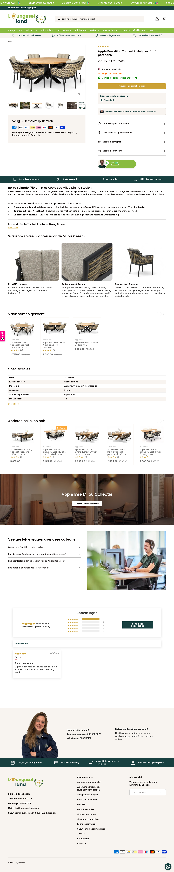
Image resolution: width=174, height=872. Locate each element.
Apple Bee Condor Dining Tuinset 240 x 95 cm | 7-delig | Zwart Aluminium (54, 453)
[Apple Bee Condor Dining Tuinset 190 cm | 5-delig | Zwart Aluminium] (152, 434)
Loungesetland (19, 863)
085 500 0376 (94, 734)
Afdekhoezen (139, 30)
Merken (93, 30)
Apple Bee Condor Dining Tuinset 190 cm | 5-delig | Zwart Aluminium (151, 453)
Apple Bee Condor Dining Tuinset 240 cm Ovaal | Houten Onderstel (86, 453)
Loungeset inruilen (86, 824)
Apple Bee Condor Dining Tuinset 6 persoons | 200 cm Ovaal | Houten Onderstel (116, 454)
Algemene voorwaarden (89, 782)
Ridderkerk (109, 100)
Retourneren (83, 838)
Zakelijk (81, 833)
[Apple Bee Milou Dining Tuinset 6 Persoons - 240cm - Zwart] (22, 434)
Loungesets (14, 30)
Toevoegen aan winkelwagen (131, 86)
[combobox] (99, 19)
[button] (164, 19)
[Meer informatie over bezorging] (136, 78)
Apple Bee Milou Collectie (87, 504)
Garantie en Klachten (88, 819)
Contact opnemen (86, 814)
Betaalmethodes (85, 809)
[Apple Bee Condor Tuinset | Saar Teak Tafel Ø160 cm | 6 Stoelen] (22, 328)
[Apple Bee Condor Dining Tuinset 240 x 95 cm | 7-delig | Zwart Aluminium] (55, 434)
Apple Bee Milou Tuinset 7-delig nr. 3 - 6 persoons (54, 345)
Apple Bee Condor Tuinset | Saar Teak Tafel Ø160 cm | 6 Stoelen (19, 346)
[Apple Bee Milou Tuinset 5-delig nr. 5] (87, 328)
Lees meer (13, 227)
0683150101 (85, 738)
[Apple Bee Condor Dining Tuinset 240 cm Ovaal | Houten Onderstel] (87, 434)
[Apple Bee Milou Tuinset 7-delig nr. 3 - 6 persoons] (55, 328)
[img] (20, 653)
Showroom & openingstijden (91, 829)
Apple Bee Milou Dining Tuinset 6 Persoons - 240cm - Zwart (21, 452)
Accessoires (109, 30)
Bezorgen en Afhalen (87, 799)
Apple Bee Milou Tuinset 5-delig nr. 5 (86, 343)
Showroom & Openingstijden (22, 7)
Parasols (125, 30)
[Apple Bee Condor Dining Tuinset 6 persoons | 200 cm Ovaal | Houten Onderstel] (119, 434)
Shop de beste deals (41, 2)
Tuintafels (46, 30)
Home (10, 41)
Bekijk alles (13, 404)
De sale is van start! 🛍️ (75, 2)
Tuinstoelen (63, 30)
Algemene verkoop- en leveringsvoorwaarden (88, 788)
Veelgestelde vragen (87, 794)
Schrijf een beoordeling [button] (137, 624)
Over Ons (81, 843)
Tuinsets (30, 30)
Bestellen (81, 804)
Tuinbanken (80, 30)
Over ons (153, 30)
